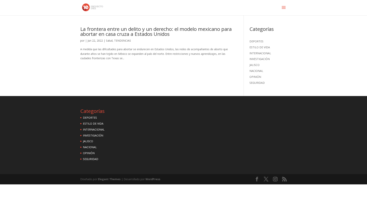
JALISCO (254, 65)
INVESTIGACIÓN (259, 59)
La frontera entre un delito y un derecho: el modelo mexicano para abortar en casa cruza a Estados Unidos (156, 31)
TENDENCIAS (122, 40)
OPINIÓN (255, 77)
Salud (109, 40)
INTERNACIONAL (260, 53)
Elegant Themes (109, 179)
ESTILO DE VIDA (259, 47)
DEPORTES (256, 41)
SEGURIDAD (257, 83)
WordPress (152, 179)
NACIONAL (256, 71)
